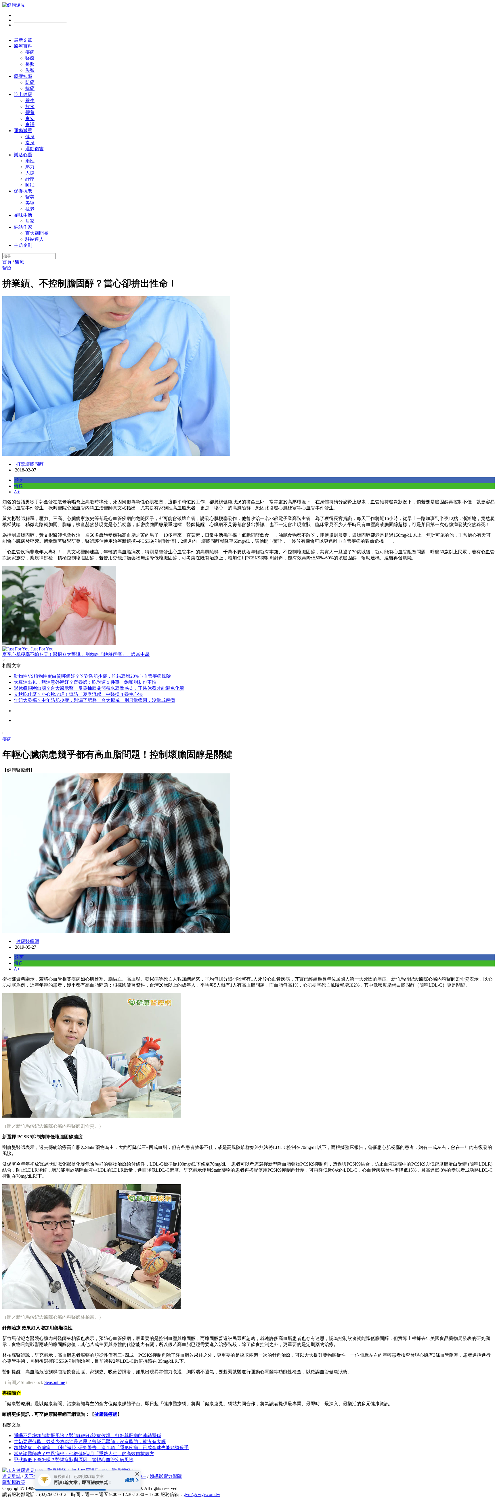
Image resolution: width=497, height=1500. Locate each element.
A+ (17, 491)
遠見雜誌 (11, 1476)
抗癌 (30, 88)
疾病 (30, 52)
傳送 (18, 486)
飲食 (30, 106)
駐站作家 (23, 227)
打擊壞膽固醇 (30, 464)
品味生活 (23, 215)
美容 (30, 203)
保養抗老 (23, 190)
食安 (30, 118)
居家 (30, 221)
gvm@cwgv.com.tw (201, 1494)
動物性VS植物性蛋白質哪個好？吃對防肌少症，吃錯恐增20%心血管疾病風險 (92, 676)
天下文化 (33, 1476)
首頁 (7, 261)
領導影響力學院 (166, 1476)
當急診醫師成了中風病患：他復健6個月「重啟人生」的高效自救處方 (84, 1453)
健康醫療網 (27, 941)
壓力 (30, 166)
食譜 (30, 124)
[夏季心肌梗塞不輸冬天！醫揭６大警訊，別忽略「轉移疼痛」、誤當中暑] (248, 606)
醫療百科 (23, 46)
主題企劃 (23, 245)
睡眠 (30, 184)
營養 (30, 112)
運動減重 (23, 130)
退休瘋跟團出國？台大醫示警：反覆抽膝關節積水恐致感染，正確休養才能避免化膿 (99, 688)
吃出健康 (23, 94)
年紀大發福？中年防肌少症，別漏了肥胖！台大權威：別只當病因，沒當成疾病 (94, 700)
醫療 (30, 58)
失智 (30, 70)
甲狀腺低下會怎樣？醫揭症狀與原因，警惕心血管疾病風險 (73, 1459)
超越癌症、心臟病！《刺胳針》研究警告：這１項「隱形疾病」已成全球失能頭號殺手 (101, 1447)
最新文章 (23, 40)
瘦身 (30, 142)
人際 (30, 172)
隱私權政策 (13, 1482)
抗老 (30, 209)
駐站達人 (34, 239)
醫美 (30, 197)
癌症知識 (23, 76)
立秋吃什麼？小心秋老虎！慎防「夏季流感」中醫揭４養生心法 (78, 694)
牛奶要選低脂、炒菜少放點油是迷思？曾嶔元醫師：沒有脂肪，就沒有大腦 (90, 1441)
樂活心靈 (23, 154)
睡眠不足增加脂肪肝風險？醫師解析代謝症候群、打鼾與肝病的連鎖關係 (87, 1435)
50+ (142, 1476)
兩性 (30, 160)
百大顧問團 (36, 233)
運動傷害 (34, 148)
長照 (30, 64)
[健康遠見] (13, 5)
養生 (30, 100)
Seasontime (54, 1382)
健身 (30, 136)
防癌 (30, 82)
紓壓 (30, 178)
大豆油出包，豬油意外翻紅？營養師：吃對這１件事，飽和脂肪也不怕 (85, 682)
